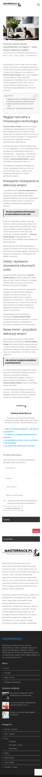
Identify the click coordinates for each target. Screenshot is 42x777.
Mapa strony (9, 677)
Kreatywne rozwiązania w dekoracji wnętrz (20, 101)
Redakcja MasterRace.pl (27, 53)
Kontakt (7, 673)
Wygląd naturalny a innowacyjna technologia (21, 99)
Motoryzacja (9, 758)
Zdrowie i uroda (10, 767)
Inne (6, 739)
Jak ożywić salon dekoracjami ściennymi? (20, 446)
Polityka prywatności (12, 682)
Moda (6, 753)
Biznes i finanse (10, 729)
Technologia (9, 762)
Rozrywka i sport (16, 745)
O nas (6, 668)
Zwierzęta (13, 748)
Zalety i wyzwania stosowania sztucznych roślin (20, 105)
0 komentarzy (31, 55)
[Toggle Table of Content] (34, 96)
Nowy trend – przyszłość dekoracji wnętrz (20, 108)
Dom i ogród (19, 55)
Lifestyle (12, 741)
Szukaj (36, 531)
